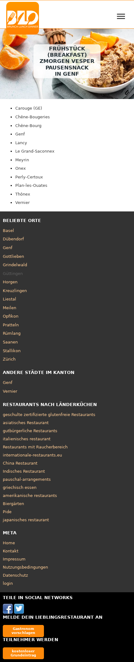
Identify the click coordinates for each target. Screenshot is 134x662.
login (8, 583)
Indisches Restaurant (24, 471)
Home (9, 543)
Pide (7, 511)
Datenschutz (15, 575)
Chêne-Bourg (28, 125)
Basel (8, 230)
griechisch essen (19, 487)
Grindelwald (15, 264)
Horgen (10, 282)
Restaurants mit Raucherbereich (35, 447)
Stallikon (12, 350)
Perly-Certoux (29, 177)
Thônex (22, 194)
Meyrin (22, 160)
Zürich (9, 359)
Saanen (10, 342)
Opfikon (10, 316)
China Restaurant (20, 463)
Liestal (9, 299)
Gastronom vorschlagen (23, 631)
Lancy (21, 142)
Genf (20, 134)
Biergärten (13, 503)
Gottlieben (13, 256)
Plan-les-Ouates (31, 185)
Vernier (22, 202)
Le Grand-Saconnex (35, 151)
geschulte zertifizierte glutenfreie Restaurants (49, 414)
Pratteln (11, 325)
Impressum (14, 559)
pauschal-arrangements (27, 479)
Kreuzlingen (15, 290)
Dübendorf (13, 239)
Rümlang (12, 333)
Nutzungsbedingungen (25, 567)
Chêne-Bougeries (32, 117)
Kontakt (10, 551)
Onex (20, 168)
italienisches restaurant (26, 439)
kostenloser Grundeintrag (23, 653)
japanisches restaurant (26, 520)
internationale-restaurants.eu (32, 455)
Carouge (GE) (28, 108)
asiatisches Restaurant (26, 422)
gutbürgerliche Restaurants (30, 430)
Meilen (9, 307)
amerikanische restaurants (30, 495)
